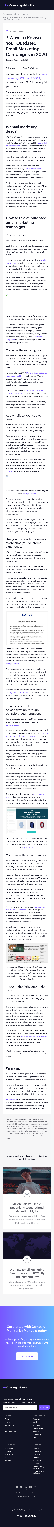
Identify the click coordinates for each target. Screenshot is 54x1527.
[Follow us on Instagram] (35, 1487)
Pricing (7, 1422)
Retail (35, 1422)
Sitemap (36, 1463)
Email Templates (10, 1431)
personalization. (13, 724)
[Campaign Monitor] (15, 1387)
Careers (36, 1457)
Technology (37, 1434)
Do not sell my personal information (27, 1493)
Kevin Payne (11, 1099)
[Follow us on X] (26, 1487)
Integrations (9, 1425)
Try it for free (27, 1356)
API (6, 1428)
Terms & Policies (27, 1490)
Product (9, 1415)
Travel (35, 1437)
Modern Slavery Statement (38, 1467)
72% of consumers (32, 168)
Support (8, 1460)
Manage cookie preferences (38, 1472)
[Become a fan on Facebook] (30, 1487)
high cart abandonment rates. (34, 1036)
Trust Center (37, 1454)
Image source (29, 493)
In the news (37, 1460)
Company (37, 1444)
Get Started (9, 1448)
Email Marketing (40, 1415)
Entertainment (38, 1428)
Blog (6, 1457)
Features (8, 1419)
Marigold (24, 1509)
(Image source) (12, 663)
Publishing (36, 1431)
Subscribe (44, 1407)
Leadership (37, 1451)
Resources (9, 1454)
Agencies (36, 1419)
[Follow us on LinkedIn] (21, 1487)
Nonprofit (36, 1425)
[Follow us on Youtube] (17, 1487)
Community (10, 1444)
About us (36, 1448)
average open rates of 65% (18, 692)
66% (10, 471)
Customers (9, 1451)
